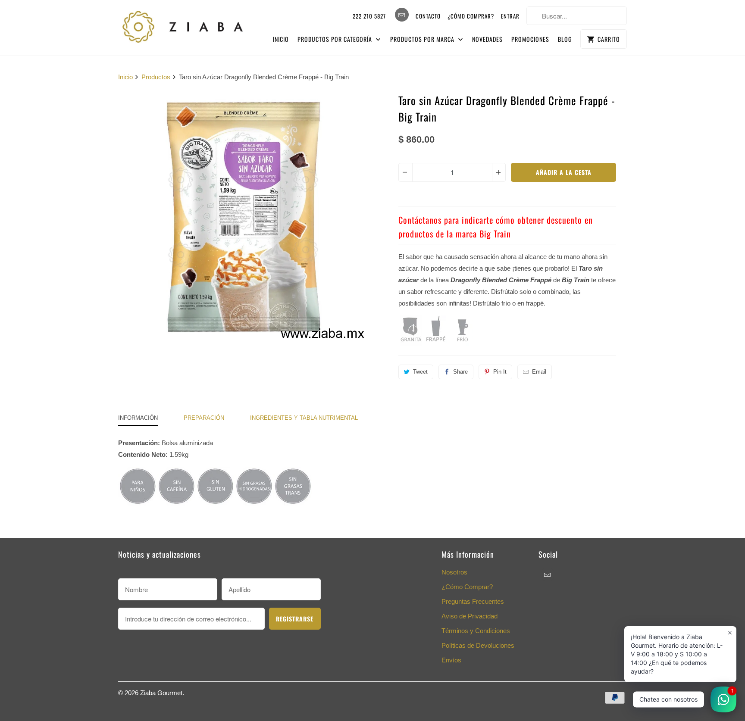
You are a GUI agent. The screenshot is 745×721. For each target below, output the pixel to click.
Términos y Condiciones (475, 630)
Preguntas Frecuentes (472, 601)
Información (138, 418)
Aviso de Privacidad (469, 616)
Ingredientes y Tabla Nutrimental (304, 418)
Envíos (451, 660)
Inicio (281, 39)
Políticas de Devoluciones (477, 645)
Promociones (530, 39)
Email (539, 371)
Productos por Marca (423, 39)
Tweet (420, 371)
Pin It (500, 371)
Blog (565, 39)
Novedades (487, 39)
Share (460, 371)
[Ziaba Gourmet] (182, 24)
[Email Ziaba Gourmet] (402, 15)
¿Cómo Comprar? (467, 586)
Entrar (510, 16)
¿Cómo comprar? (471, 16)
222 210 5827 (369, 16)
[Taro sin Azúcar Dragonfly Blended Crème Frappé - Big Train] (243, 217)
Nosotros (454, 572)
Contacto (428, 16)
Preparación (204, 418)
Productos (155, 77)
